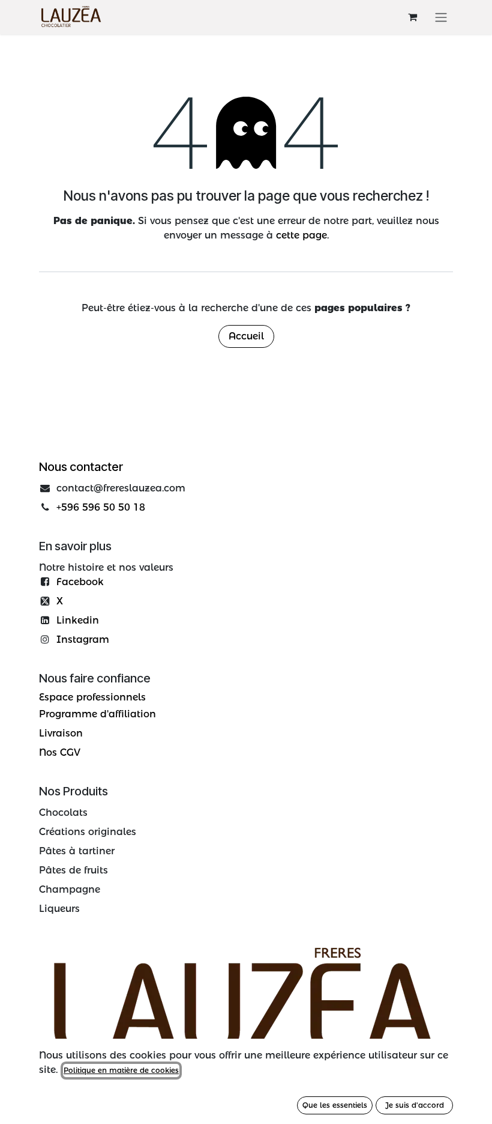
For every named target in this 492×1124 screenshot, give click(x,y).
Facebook (80, 582)
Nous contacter (81, 467)
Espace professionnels (92, 697)
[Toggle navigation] (441, 17)
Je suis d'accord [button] (414, 1105)
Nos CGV (59, 752)
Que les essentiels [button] (334, 1105)
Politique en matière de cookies (121, 1070)
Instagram (82, 639)
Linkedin (77, 620)
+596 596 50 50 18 (100, 507)
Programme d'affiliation (97, 714)
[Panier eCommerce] (412, 17)
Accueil (246, 336)
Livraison (61, 733)
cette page (301, 235)
